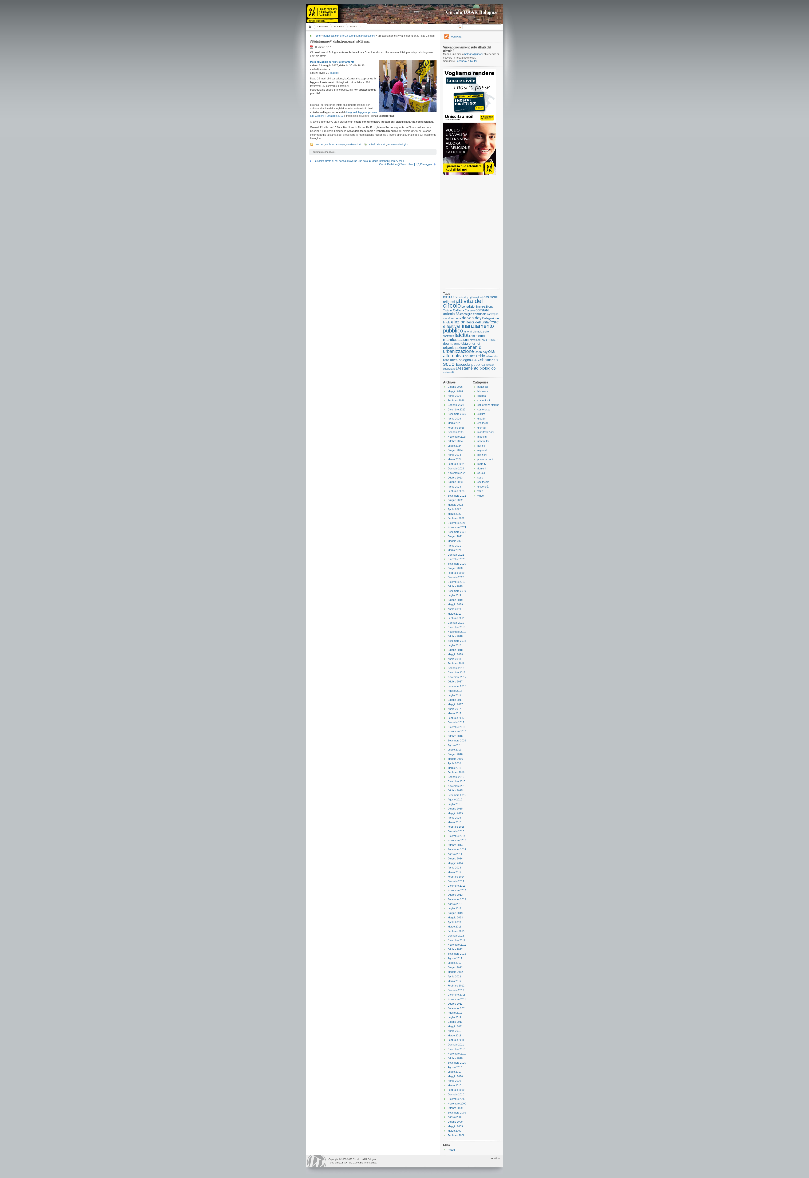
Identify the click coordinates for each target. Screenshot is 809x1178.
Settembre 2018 (457, 640)
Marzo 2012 (454, 981)
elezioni (459, 321)
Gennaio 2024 (456, 468)
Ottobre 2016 (455, 736)
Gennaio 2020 (456, 577)
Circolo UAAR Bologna (471, 12)
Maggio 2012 (455, 971)
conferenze (483, 409)
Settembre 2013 (457, 899)
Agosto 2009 (455, 1117)
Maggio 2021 (455, 541)
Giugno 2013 (455, 913)
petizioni (482, 454)
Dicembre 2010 (456, 1049)
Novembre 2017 (457, 677)
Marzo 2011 (454, 1035)
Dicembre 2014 (456, 836)
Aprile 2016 (454, 763)
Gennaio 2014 (456, 881)
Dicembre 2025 (456, 409)
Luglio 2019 (454, 595)
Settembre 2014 (457, 849)
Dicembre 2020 (456, 559)
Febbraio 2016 (456, 772)
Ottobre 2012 (455, 949)
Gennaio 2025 (456, 432)
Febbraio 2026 (456, 400)
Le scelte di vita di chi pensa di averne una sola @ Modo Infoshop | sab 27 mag (359, 160)
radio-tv (481, 463)
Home (310, 26)
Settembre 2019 (457, 591)
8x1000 (449, 297)
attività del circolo (377, 144)
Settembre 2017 (457, 686)
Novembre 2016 (457, 731)
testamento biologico (397, 144)
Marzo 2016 (454, 768)
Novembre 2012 (457, 944)
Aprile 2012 (454, 976)
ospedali (482, 450)
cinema (481, 395)
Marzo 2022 (454, 513)
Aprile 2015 (454, 817)
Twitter (473, 61)
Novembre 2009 (457, 1103)
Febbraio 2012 (456, 985)
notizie (481, 445)
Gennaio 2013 (456, 935)
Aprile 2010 (454, 1080)
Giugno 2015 (455, 808)
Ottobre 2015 (455, 790)
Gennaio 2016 (456, 777)
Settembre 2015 (457, 795)
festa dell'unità (478, 322)
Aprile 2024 (454, 454)
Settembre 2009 (457, 1112)
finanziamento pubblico (468, 328)
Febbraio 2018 (456, 663)
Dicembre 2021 (456, 522)
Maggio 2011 (455, 1026)
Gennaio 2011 (456, 1044)
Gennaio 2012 (456, 990)
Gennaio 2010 (456, 1094)
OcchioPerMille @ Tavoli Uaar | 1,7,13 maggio (405, 164)
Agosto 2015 (455, 799)
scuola (451, 364)
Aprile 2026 (454, 395)
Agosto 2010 (455, 1067)
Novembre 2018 (457, 631)
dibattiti (481, 418)
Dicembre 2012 (456, 940)
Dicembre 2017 (456, 672)
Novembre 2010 (457, 1053)
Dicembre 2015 (456, 781)
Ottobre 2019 (455, 586)
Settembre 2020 (457, 563)
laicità (462, 335)
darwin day (472, 317)
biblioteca (483, 391)
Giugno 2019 (455, 600)
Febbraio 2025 (456, 427)
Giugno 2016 (455, 754)
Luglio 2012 (454, 962)
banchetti (328, 35)
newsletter (483, 441)
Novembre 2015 (457, 786)
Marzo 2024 (454, 459)
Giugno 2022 (455, 500)
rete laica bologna (457, 360)
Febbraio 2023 (456, 491)
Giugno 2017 (455, 699)
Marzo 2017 (454, 713)
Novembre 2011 (457, 999)
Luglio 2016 (454, 749)
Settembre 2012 (457, 953)
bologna (481, 307)
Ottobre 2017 (455, 681)
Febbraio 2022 (456, 518)
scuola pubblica (472, 364)
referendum (492, 356)
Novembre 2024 (457, 436)
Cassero (470, 310)
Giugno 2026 (455, 386)
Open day (481, 352)
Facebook (461, 61)
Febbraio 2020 (456, 572)
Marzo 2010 (454, 1085)
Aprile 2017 (454, 709)
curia (458, 318)
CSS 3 (361, 1162)
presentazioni (485, 459)
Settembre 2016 (457, 740)
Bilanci (353, 26)
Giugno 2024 (455, 450)
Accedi (451, 1149)
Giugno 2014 (455, 858)
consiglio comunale (473, 314)
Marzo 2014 (454, 872)
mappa (334, 72)
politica (470, 356)
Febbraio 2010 (456, 1089)
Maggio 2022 (455, 504)
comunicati (483, 400)
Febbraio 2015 (456, 826)
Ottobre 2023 (455, 477)
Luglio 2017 (454, 695)
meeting (482, 436)
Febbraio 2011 (456, 1040)
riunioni (481, 468)
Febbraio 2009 (456, 1135)
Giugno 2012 (455, 967)
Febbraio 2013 (456, 931)
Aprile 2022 (454, 509)
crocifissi (448, 318)
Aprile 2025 (454, 418)
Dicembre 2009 (456, 1099)
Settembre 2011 (457, 1008)
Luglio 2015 (454, 804)
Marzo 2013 (454, 926)
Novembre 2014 (457, 840)
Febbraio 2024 (456, 463)
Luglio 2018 (454, 645)
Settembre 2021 (457, 532)
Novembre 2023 (457, 473)
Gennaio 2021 (456, 554)
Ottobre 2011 (455, 1003)
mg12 (340, 1162)
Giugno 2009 (455, 1121)
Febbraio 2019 (456, 618)
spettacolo (483, 482)
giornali (481, 427)
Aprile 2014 (454, 867)
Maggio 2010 (455, 1076)
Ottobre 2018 (455, 636)
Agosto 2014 (455, 854)
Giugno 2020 (455, 568)
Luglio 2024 (454, 445)
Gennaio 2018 (456, 668)
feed (456, 36)
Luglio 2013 (454, 908)
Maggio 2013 (455, 917)
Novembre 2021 (457, 527)
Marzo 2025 (454, 423)
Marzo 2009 (454, 1130)
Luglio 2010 (454, 1071)
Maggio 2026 (455, 391)
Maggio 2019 (455, 604)
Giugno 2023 (455, 482)
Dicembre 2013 (456, 885)
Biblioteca (339, 26)
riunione (475, 360)
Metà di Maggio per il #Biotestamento (332, 61)
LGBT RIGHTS (477, 336)
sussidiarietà (450, 368)
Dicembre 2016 (456, 727)
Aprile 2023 (454, 486)
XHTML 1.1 (350, 1162)
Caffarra (458, 310)
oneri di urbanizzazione (461, 346)
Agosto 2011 (455, 1012)
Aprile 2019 (454, 609)
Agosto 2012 (455, 958)
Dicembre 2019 (456, 581)
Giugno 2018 (455, 650)
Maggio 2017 (455, 704)
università (448, 372)
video (480, 495)
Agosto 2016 (455, 745)
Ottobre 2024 (455, 441)
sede (480, 477)
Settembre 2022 (457, 495)
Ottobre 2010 (455, 1058)
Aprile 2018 (454, 659)
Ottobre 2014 (455, 845)
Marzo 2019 (454, 613)
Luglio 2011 (454, 1017)
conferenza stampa (346, 35)
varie (480, 491)
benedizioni (469, 306)
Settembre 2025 (457, 414)
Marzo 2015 (454, 822)
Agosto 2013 (455, 904)
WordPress (316, 1161)
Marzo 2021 (454, 550)
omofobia (461, 343)
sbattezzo (489, 359)
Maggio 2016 (455, 758)
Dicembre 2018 (456, 627)
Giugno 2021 (455, 536)
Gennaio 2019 (456, 622)
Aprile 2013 (454, 922)
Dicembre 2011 (456, 994)
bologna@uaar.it (473, 54)
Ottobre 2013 (455, 894)
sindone (490, 365)
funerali (468, 331)
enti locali (482, 423)
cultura (481, 414)
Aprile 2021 (454, 545)
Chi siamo (322, 26)
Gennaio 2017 (456, 722)
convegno (492, 314)
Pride (480, 356)
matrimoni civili (478, 340)
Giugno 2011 (455, 1021)
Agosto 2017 (455, 690)
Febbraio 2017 (456, 718)
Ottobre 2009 (455, 1108)
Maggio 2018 (455, 654)
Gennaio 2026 (456, 404)
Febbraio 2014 (456, 876)
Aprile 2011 (454, 1030)
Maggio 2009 (455, 1126)
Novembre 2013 (457, 890)
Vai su (497, 1158)
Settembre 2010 (457, 1062)
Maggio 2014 (455, 863)
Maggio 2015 (455, 813)
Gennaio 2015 (456, 831)
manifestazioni (366, 35)
